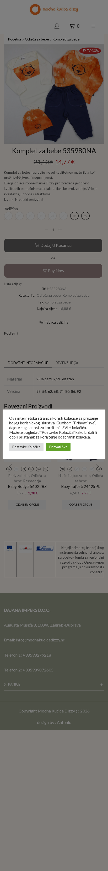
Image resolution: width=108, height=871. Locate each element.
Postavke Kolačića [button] (26, 447)
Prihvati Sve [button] (58, 447)
